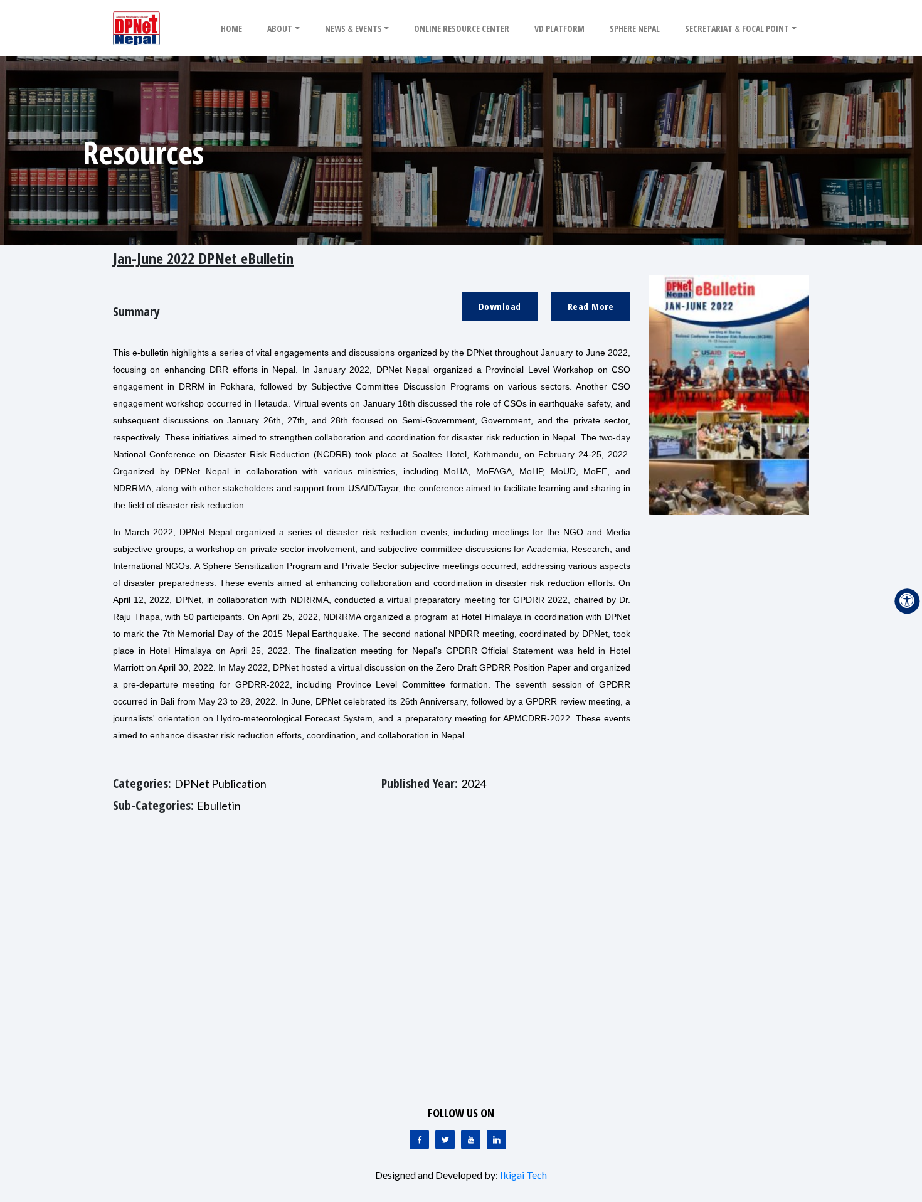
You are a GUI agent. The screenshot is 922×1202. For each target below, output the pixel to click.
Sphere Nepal (635, 29)
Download (500, 306)
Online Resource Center (461, 29)
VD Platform (559, 29)
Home (231, 29)
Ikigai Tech (523, 1175)
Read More (591, 306)
